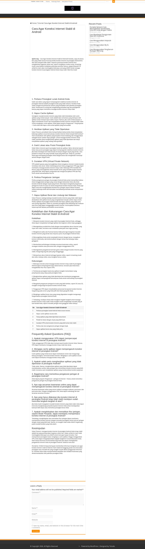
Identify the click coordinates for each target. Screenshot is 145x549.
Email (34, 514)
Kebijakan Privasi (67, 1)
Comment (36, 492)
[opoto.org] (72, 8)
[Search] (113, 1)
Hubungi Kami (55, 1)
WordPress (94, 546)
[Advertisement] (58, 46)
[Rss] (79, 546)
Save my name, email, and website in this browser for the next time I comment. (57, 527)
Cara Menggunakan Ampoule (100, 41)
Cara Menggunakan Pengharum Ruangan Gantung (101, 50)
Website (35, 520)
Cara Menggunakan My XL (99, 45)
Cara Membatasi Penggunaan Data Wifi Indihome (100, 35)
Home (48, 1)
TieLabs (112, 546)
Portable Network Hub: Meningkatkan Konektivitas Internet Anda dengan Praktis (101, 28)
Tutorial (40, 23)
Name (34, 508)
